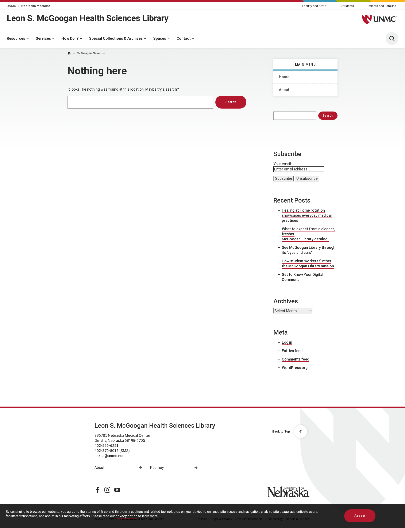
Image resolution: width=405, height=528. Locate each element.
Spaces (159, 38)
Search (328, 115)
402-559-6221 (106, 445)
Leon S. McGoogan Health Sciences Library (88, 18)
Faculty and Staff (314, 6)
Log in (287, 342)
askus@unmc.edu (109, 455)
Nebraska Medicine (36, 6)
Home (284, 77)
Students (348, 6)
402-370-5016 (106, 450)
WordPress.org (295, 367)
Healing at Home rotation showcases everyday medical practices (307, 215)
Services (43, 38)
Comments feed (295, 359)
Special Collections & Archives (116, 38)
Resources (16, 38)
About (284, 89)
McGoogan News (89, 53)
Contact (184, 38)
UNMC (11, 6)
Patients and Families (381, 6)
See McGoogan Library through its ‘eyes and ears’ (308, 250)
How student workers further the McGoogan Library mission (308, 263)
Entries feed (292, 350)
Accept (359, 516)
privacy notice (126, 516)
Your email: (282, 164)
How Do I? (69, 38)
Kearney (157, 467)
